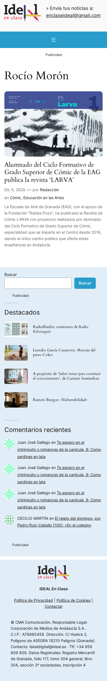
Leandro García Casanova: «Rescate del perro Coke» (64, 352)
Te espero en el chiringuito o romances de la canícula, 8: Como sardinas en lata (59, 449)
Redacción (49, 189)
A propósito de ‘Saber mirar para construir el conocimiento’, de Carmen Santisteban (67, 376)
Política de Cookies (74, 600)
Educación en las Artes (43, 197)
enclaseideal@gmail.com (73, 15)
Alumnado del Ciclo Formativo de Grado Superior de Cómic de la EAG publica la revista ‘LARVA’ (52, 172)
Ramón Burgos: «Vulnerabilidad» (60, 400)
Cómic (15, 197)
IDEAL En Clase (54, 588)
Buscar (10, 274)
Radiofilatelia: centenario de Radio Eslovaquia (60, 329)
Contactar (54, 606)
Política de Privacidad (33, 600)
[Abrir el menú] (53, 39)
